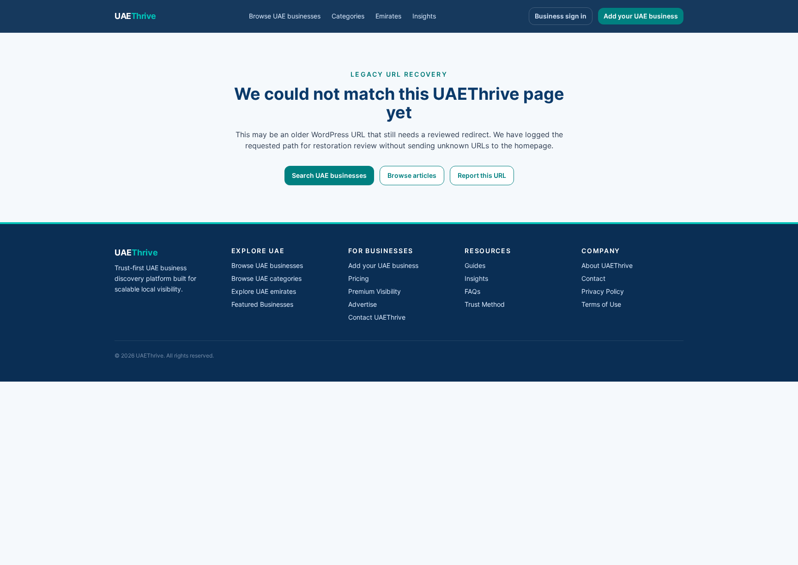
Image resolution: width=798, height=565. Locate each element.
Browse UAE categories (266, 278)
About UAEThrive (607, 265)
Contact (593, 278)
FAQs (472, 291)
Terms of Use (601, 304)
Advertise (362, 304)
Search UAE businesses (329, 175)
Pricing (358, 278)
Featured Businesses (262, 304)
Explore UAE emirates (263, 291)
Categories (348, 16)
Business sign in (560, 16)
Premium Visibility (374, 291)
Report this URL (482, 175)
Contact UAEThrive (376, 317)
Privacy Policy (602, 291)
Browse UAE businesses (284, 16)
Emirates (388, 16)
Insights (424, 16)
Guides (475, 265)
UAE (135, 16)
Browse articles (411, 175)
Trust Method (485, 304)
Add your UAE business (641, 16)
